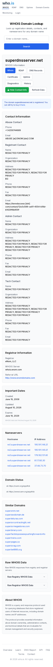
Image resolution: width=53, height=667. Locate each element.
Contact (31, 654)
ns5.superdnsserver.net (18, 465)
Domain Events (42, 7)
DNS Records (35, 70)
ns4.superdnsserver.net (18, 460)
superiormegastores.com (17, 526)
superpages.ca (12, 541)
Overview (7, 650)
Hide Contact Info (18, 90)
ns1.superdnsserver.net (18, 444)
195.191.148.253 (41, 444)
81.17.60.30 (39, 460)
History (27, 83)
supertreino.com (13, 538)
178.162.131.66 (41, 455)
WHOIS (6, 7)
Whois (10, 70)
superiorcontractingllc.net (17, 522)
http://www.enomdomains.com (20, 378)
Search (26, 46)
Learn (18, 650)
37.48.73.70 (40, 465)
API (41, 650)
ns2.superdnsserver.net (18, 450)
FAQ (48, 650)
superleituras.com (14, 518)
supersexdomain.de (14, 514)
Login (17, 13)
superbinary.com (13, 530)
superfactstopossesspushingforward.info (25, 534)
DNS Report (30, 650)
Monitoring (7, 13)
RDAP (14, 7)
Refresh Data (38, 90)
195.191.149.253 (41, 450)
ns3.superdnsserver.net (18, 455)
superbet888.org (13, 549)
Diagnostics (13, 83)
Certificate (12, 77)
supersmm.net (12, 511)
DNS (21, 7)
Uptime (29, 7)
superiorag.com (13, 545)
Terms (21, 654)
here (23, 105)
